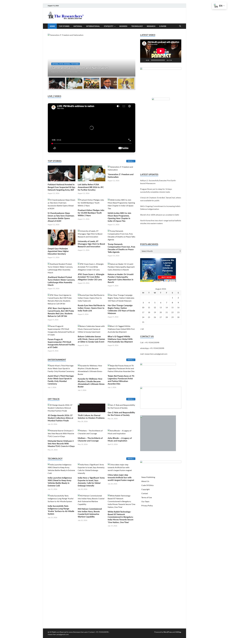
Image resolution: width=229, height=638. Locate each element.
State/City (108, 26)
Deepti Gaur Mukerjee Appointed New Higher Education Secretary (58, 251)
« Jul (142, 329)
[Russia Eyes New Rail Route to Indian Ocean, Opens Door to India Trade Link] (91, 297)
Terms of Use (146, 497)
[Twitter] (226, 29)
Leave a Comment (86, 72)
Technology (137, 26)
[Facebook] (226, 24)
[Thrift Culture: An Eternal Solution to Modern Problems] (91, 407)
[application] (160, 51)
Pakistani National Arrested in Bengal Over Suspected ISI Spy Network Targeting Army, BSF (61, 187)
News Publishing (148, 477)
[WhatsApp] (226, 43)
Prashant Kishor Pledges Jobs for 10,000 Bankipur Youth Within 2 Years (91, 213)
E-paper (162, 26)
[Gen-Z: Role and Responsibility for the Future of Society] (121, 406)
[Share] (226, 53)
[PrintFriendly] (226, 19)
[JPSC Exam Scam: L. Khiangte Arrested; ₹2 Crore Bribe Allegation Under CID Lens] (91, 266)
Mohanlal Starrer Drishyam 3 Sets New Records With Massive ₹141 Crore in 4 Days (61, 443)
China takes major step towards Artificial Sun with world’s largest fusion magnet (121, 477)
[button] (131, 55)
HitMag (178, 632)
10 (143, 307)
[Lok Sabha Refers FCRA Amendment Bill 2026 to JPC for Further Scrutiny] (91, 173)
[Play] (143, 60)
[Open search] (180, 26)
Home (52, 26)
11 (149, 307)
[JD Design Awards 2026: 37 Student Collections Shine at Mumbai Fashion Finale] (61, 407)
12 (155, 307)
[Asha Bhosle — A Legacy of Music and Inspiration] (121, 432)
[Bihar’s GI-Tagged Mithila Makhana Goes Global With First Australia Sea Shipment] (121, 329)
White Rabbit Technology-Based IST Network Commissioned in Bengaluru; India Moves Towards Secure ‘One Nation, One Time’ (120, 517)
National (77, 26)
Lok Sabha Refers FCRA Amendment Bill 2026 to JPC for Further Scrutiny (91, 187)
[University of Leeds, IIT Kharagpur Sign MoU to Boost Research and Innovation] (91, 233)
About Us (145, 481)
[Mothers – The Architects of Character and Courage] (91, 432)
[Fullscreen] (178, 60)
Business (123, 26)
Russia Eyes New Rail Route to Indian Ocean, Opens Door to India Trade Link (91, 308)
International (93, 26)
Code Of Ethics (147, 485)
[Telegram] (226, 48)
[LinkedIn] (226, 33)
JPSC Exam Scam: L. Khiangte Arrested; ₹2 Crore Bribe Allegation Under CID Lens (91, 277)
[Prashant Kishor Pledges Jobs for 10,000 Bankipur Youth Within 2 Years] (91, 202)
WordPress (168, 632)
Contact (144, 493)
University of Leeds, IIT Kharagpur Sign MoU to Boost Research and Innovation (91, 244)
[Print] (226, 14)
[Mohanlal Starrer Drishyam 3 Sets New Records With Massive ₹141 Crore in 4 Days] (61, 433)
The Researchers (72, 72)
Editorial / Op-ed (57, 64)
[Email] (226, 38)
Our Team (145, 501)
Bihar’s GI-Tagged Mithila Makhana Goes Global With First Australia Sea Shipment (120, 339)
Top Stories (64, 26)
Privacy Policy (147, 505)
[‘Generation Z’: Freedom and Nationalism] (91, 55)
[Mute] (174, 60)
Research (151, 26)
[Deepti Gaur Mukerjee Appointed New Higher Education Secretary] (61, 237)
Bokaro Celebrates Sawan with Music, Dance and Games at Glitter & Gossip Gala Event (91, 339)
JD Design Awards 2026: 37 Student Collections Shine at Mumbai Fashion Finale (60, 418)
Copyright (145, 489)
